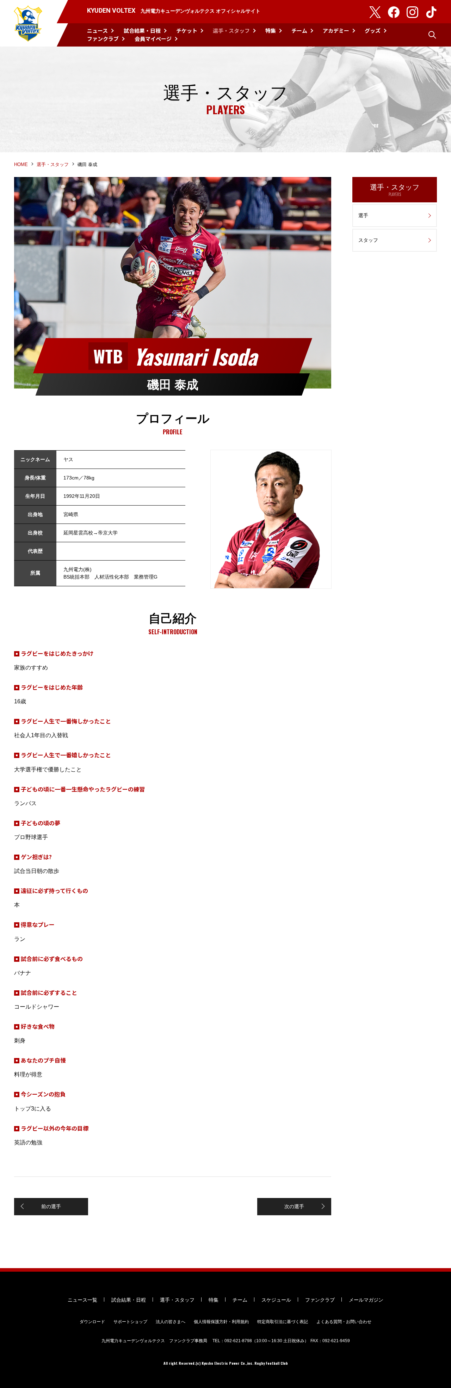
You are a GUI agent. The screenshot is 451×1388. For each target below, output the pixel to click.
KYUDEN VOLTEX (28, 23)
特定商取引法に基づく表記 (282, 1321)
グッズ (373, 30)
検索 (432, 35)
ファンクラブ (103, 38)
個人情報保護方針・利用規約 (221, 1321)
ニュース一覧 (82, 1299)
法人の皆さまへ (170, 1321)
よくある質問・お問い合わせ (343, 1321)
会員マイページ (153, 38)
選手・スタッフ (231, 30)
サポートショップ (130, 1321)
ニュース (97, 30)
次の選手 (294, 1206)
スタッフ (368, 240)
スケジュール (276, 1299)
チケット (186, 30)
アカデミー (336, 30)
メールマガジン (366, 1299)
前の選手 (51, 1206)
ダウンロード (92, 1321)
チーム (299, 30)
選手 (363, 215)
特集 (270, 30)
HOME (21, 164)
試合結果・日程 (142, 30)
